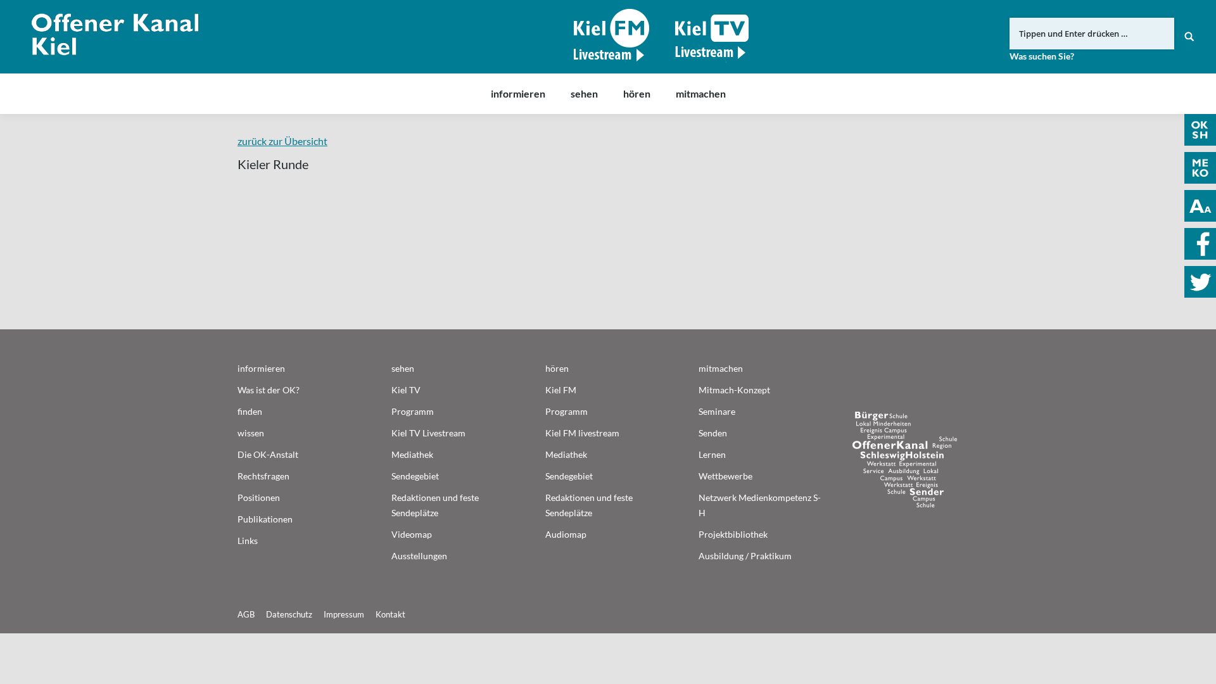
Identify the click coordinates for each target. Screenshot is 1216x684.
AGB (246, 614)
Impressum (344, 614)
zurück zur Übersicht (282, 141)
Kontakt (390, 614)
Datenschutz (289, 614)
